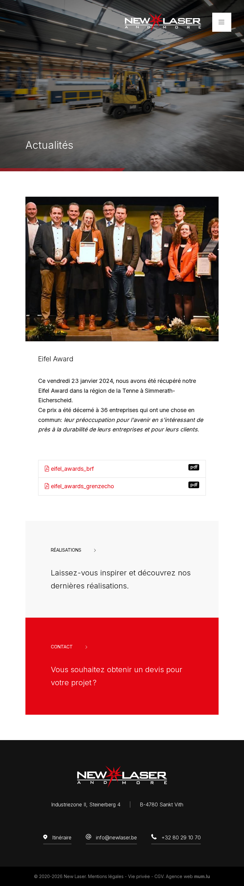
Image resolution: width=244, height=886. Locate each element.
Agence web (179, 876)
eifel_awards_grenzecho (123, 486)
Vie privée (139, 876)
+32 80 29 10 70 (181, 837)
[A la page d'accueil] (163, 21)
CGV (159, 876)
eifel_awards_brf (123, 468)
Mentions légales (106, 876)
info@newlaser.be (116, 837)
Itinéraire (61, 837)
